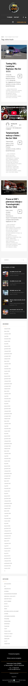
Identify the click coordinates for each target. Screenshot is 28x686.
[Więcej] (20, 78)
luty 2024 (6, 403)
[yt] (25, 17)
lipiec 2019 (6, 540)
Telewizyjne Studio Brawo (11, 94)
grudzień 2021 (7, 468)
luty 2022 (6, 463)
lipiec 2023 (6, 421)
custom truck (14, 90)
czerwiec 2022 (7, 453)
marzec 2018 (7, 568)
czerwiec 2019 (7, 543)
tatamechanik (13, 238)
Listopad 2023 (7, 411)
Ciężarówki (8, 90)
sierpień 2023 (7, 418)
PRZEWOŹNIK (7, 621)
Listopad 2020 (7, 501)
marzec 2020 (7, 521)
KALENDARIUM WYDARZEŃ (10, 593)
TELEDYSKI (6, 626)
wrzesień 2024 (7, 386)
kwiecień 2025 (7, 368)
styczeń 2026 (7, 346)
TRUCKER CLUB (7, 636)
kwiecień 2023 (7, 428)
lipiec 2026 (6, 331)
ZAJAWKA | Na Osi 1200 (15, 271)
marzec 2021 (7, 491)
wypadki (16, 172)
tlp (18, 240)
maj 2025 (6, 366)
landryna (19, 90)
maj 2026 (6, 336)
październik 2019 (8, 533)
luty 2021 (6, 493)
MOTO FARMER (7, 601)
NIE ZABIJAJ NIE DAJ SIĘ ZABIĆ (11, 611)
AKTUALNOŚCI (7, 583)
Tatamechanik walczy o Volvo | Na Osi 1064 (13, 135)
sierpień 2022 (7, 448)
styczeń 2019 (7, 555)
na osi (7, 159)
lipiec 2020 (6, 511)
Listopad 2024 (7, 381)
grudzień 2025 (7, 348)
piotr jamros (18, 163)
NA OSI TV (6, 606)
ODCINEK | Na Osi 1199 (15, 290)
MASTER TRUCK (8, 598)
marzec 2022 (7, 461)
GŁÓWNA (16, 55)
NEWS (5, 608)
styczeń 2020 (7, 526)
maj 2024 (6, 396)
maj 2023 (6, 426)
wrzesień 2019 (7, 535)
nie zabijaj (15, 162)
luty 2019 (6, 553)
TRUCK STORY (7, 631)
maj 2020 (6, 515)
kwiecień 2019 (7, 548)
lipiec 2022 (6, 451)
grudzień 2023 (7, 408)
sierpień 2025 (7, 358)
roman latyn (15, 166)
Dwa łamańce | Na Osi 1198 (16, 309)
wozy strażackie (9, 247)
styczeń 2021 (7, 496)
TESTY (5, 628)
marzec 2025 (7, 371)
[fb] (23, 17)
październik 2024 (8, 383)
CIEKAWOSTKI (7, 588)
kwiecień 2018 (7, 565)
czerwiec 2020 (7, 513)
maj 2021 (6, 486)
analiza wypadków (11, 153)
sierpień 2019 (7, 538)
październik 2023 (8, 413)
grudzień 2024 (7, 378)
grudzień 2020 (7, 498)
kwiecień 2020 (7, 518)
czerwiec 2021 (7, 483)
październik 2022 (8, 443)
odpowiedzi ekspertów (10, 163)
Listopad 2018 (7, 560)
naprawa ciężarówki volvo (14, 228)
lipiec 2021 (6, 481)
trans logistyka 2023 (10, 241)
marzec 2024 (7, 401)
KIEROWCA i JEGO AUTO (9, 596)
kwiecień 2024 (7, 398)
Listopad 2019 (7, 530)
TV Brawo (19, 96)
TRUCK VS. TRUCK (8, 633)
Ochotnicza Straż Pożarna (11, 231)
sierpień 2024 (7, 388)
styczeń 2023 (7, 436)
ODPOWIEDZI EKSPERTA (9, 616)
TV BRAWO (9, 17)
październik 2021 (8, 473)
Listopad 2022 (7, 441)
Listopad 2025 (7, 351)
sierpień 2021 (7, 478)
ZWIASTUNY (7, 643)
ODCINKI (7, 191)
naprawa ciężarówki (13, 159)
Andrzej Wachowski (10, 155)
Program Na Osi (9, 93)
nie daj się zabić (9, 162)
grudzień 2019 (7, 528)
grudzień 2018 (7, 558)
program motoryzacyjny (11, 165)
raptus (14, 93)
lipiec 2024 (6, 391)
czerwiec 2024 (7, 393)
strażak (7, 238)
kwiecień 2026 (7, 338)
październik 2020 (8, 503)
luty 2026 (6, 343)
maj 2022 (6, 456)
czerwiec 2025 (7, 363)
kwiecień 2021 (7, 488)
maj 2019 (6, 545)
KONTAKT (16, 17)
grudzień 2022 (7, 438)
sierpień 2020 (7, 508)
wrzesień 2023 (7, 416)
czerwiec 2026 (7, 333)
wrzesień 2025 (7, 356)
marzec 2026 (7, 341)
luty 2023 (6, 433)
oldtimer (18, 233)
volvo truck (8, 97)
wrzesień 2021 (7, 476)
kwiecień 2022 (7, 458)
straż (20, 237)
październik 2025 (8, 353)
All (14, 55)
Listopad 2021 (7, 471)
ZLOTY (5, 641)
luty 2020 (6, 523)
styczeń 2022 (7, 466)
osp (21, 233)
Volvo (7, 172)
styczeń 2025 (7, 376)
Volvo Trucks (14, 97)
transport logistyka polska (12, 242)
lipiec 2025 (6, 361)
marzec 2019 (7, 550)
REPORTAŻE (9, 56)
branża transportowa (12, 89)
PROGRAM (6, 618)
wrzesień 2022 (7, 446)
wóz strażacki (15, 245)
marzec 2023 (7, 431)
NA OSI (20, 190)
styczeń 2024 (7, 406)
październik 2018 (8, 563)
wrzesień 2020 (7, 506)
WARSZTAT (9, 129)
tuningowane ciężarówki (11, 96)
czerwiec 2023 (7, 423)
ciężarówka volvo (10, 158)
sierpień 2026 (7, 328)
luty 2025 (6, 373)
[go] (23, 260)
